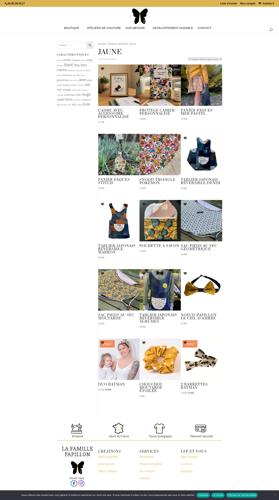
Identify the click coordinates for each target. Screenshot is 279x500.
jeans (89, 80)
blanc (68, 65)
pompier (85, 90)
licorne (65, 85)
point (79, 90)
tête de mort (62, 104)
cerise (82, 71)
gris (82, 75)
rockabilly (60, 95)
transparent (77, 100)
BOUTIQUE (71, 28)
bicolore (60, 65)
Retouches (147, 456)
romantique (69, 95)
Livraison (187, 464)
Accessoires (106, 464)
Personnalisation (151, 464)
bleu (77, 65)
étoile (86, 104)
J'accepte (203, 495)
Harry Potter (74, 80)
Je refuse (218, 495)
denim (87, 70)
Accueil (102, 44)
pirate (74, 90)
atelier (67, 60)
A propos (186, 471)
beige (90, 60)
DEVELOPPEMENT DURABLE (173, 28)
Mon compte (247, 3)
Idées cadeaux (107, 471)
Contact (145, 478)
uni (69, 104)
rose (78, 95)
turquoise (86, 99)
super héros (64, 99)
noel (87, 84)
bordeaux (71, 70)
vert (74, 104)
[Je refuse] (275, 495)
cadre (78, 71)
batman (83, 60)
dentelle (59, 75)
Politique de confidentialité (242, 495)
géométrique (63, 80)
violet (79, 104)
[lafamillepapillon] (74, 485)
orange (67, 90)
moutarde (80, 85)
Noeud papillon (108, 456)
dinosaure (67, 75)
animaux (59, 60)
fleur (79, 75)
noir (59, 89)
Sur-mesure (135, 28)
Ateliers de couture (104, 28)
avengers (76, 60)
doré (74, 75)
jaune (82, 79)
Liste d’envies (228, 3)
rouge (86, 94)
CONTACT (205, 28)
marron (73, 84)
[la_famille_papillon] (81, 485)
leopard (59, 85)
